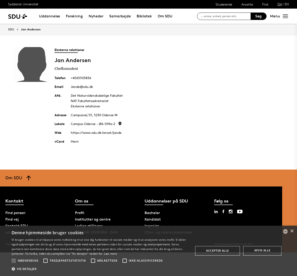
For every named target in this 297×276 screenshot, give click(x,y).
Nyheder (96, 16)
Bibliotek (144, 16)
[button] (13, 260)
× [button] (292, 231)
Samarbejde (120, 16)
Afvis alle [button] (262, 250)
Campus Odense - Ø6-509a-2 (93, 124)
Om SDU (165, 16)
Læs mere (110, 254)
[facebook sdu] (223, 211)
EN (287, 4)
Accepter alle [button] (217, 251)
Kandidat (153, 219)
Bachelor (152, 213)
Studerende (224, 4)
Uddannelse (49, 16)
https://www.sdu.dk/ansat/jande (96, 133)
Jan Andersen (31, 29)
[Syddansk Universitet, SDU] (17, 16)
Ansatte (247, 4)
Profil (79, 213)
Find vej (12, 219)
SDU (11, 29)
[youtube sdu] (239, 211)
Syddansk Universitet (23, 4)
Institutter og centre (93, 219)
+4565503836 (81, 78)
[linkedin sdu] (216, 211)
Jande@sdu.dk (82, 87)
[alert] (148, 251)
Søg (258, 16)
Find (265, 4)
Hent (75, 141)
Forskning (74, 16)
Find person (15, 213)
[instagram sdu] (230, 211)
